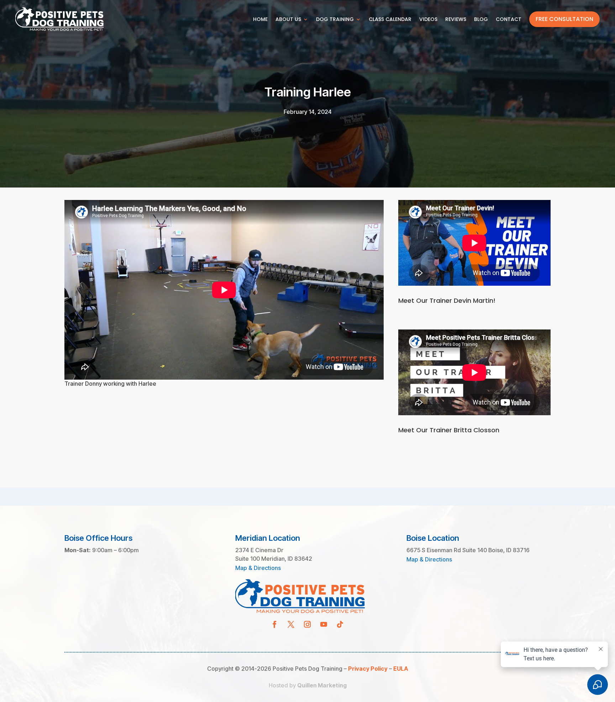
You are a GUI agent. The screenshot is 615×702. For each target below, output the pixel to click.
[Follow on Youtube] (324, 624)
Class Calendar (390, 19)
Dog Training (335, 19)
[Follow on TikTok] (340, 624)
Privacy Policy (368, 668)
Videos (428, 19)
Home (260, 19)
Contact (508, 19)
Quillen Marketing (322, 685)
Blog (481, 19)
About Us (288, 19)
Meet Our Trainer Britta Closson (448, 430)
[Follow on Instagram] (307, 624)
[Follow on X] (291, 624)
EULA (400, 668)
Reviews (455, 19)
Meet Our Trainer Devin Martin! (446, 300)
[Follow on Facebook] (275, 624)
